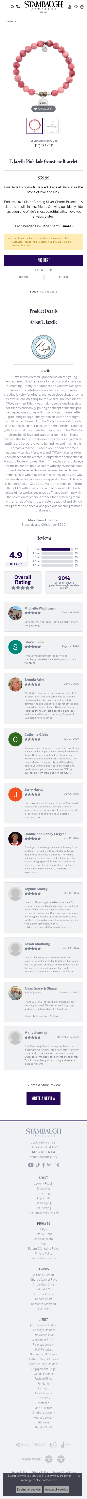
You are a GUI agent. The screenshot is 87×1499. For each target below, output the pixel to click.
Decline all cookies (29, 1489)
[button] (12, 7)
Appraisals (43, 1198)
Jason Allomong (37, 944)
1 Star (36, 565)
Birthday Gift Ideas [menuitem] (43, 1330)
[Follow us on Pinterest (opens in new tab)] (49, 1165)
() (76, 549)
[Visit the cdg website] (49, 1459)
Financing (43, 1193)
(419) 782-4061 (43, 145)
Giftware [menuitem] (43, 1422)
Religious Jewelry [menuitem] (43, 1344)
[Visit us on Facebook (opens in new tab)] (43, 1165)
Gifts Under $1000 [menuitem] (43, 1340)
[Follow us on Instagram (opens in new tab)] (57, 1165)
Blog (44, 1244)
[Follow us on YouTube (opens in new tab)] (31, 1165)
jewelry (11, 21)
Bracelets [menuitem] (43, 1398)
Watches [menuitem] (43, 1403)
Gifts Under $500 (53, 524)
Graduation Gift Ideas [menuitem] (43, 1354)
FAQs (43, 1229)
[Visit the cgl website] (61, 1459)
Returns (63, 277)
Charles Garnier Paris (43, 1279)
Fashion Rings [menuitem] (43, 1378)
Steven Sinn (34, 642)
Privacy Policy (43, 1253)
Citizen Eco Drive (43, 1284)
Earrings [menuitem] (43, 1388)
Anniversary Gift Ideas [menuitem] (43, 1325)
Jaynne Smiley (36, 889)
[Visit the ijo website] (39, 1445)
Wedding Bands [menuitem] (44, 1374)
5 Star (36, 549)
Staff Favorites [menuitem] (43, 1349)
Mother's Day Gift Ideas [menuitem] (43, 1364)
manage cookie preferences (39, 1480)
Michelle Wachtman (40, 608)
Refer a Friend (43, 1234)
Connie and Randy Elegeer (45, 834)
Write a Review (43, 1098)
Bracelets (28, 524)
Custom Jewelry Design (44, 1213)
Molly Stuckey (35, 1033)
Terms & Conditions (43, 1258)
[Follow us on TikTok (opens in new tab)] (38, 1165)
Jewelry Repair (43, 1183)
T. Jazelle (43, 1309)
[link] (18, 7)
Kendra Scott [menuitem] (43, 1427)
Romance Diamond (43, 1304)
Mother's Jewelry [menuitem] (43, 1417)
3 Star (36, 557)
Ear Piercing (43, 1208)
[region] (43, 74)
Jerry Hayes (33, 790)
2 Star (36, 561)
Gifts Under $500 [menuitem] (44, 1335)
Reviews (43, 538)
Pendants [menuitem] (43, 1383)
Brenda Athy (34, 680)
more (67, 226)
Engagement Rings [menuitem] (43, 1369)
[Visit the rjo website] (53, 1445)
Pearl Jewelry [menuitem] (43, 1393)
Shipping (24, 277)
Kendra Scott (43, 1299)
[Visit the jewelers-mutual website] (31, 1459)
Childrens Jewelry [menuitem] (43, 1413)
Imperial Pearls (43, 1294)
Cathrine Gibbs (36, 734)
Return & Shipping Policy (43, 1248)
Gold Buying (43, 1203)
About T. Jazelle (43, 322)
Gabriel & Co (44, 1289)
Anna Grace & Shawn (40, 988)
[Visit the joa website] (66, 1445)
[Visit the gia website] (22, 1445)
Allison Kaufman (43, 1275)
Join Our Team (43, 1239)
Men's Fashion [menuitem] (43, 1408)
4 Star (36, 553)
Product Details (44, 311)
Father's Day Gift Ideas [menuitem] (43, 1359)
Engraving (43, 1188)
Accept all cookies (56, 1489)
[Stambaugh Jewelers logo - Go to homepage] (43, 7)
